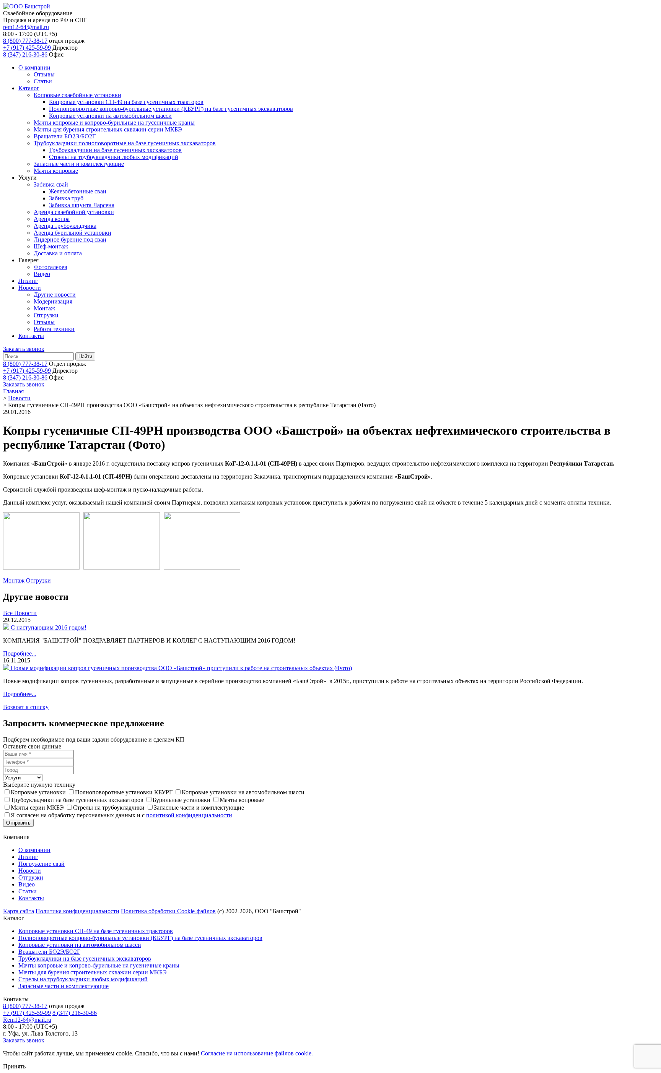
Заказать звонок (23, 349)
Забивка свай (51, 184)
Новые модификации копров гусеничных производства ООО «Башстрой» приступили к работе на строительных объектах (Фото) (181, 668)
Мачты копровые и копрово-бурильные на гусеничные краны (114, 122)
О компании (34, 67)
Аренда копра (52, 219)
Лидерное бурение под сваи (70, 239)
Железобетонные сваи (77, 191)
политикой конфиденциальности (189, 815)
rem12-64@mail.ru (26, 27)
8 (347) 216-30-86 (25, 54)
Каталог (28, 88)
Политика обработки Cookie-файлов (168, 911)
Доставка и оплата (58, 253)
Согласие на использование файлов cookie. (257, 1053)
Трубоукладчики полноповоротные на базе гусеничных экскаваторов (125, 143)
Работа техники (54, 329)
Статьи (43, 81)
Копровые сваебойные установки (77, 95)
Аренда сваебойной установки (74, 212)
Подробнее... (19, 653)
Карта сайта (18, 911)
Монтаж (44, 308)
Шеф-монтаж (51, 246)
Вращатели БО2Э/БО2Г (65, 136)
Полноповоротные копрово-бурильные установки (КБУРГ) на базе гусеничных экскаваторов (171, 109)
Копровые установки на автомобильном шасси (110, 115)
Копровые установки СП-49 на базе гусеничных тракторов (126, 102)
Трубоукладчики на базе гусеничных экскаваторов (115, 150)
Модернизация (53, 301)
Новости (29, 287)
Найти (85, 356)
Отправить (18, 823)
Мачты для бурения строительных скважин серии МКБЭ (108, 129)
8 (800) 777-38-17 (25, 40)
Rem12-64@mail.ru (27, 1019)
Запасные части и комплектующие (79, 164)
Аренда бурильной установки (72, 232)
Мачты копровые (56, 170)
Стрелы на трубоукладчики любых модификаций (113, 157)
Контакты (31, 336)
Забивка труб (66, 198)
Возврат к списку (26, 707)
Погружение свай (41, 863)
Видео (42, 274)
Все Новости (20, 613)
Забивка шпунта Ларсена (81, 205)
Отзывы (44, 74)
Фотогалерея (50, 267)
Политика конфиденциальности (77, 911)
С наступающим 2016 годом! (48, 627)
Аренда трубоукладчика (65, 225)
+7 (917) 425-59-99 (27, 47)
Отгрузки (46, 315)
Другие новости (55, 294)
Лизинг (28, 281)
